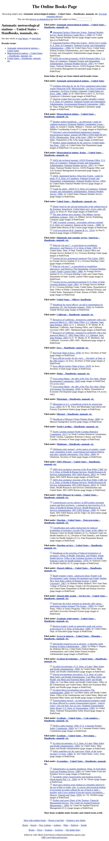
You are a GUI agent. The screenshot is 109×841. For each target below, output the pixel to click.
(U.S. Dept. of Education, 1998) (76, 627)
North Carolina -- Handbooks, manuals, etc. (78, 426)
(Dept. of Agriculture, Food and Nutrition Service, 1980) (78, 770)
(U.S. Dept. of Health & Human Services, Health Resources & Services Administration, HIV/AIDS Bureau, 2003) (78, 482)
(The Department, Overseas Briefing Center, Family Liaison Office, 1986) (78, 269)
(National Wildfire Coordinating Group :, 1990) (77, 124)
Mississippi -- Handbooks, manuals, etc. (75, 399)
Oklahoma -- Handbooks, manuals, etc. (75, 444)
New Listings (45, 825)
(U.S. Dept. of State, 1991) (74, 246)
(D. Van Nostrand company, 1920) (76, 305)
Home (25, 825)
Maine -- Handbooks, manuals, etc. (73, 373)
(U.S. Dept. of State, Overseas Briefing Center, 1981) (77, 283)
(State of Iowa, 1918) (72, 366)
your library (23, 38)
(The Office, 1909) (77, 452)
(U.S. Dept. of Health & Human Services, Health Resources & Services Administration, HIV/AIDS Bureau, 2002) (78, 472)
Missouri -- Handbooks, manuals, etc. (74, 414)
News (39, 830)
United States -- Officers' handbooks (74, 299)
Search (33, 825)
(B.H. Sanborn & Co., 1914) (74, 230)
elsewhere (36, 38)
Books (31, 830)
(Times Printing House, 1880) (76, 419)
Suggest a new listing (75, 820)
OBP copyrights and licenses (54, 837)
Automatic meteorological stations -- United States (80, 81)
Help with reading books (35, 820)
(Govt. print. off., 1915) (78, 209)
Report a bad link (56, 820)
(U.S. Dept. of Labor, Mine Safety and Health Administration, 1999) (77, 667)
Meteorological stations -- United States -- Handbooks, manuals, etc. (24, 54)
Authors (57, 825)
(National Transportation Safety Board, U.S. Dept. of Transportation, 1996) (78, 704)
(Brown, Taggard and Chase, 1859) (77, 790)
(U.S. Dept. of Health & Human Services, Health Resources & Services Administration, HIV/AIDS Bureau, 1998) (78, 506)
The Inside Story (72, 830)
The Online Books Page (54, 6)
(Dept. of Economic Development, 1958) (77, 387)
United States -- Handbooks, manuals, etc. (77, 201)
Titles (65, 825)
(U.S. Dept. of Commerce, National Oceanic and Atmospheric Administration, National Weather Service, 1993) (77, 178)
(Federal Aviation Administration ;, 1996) (76, 645)
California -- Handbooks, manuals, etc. (75, 314)
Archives (59, 830)
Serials (84, 825)
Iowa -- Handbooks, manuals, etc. (73, 348)
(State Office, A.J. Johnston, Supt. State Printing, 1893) (78, 322)
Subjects (74, 825)
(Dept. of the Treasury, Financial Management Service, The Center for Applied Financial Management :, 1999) (74, 803)
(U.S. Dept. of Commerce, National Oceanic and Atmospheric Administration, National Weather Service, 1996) (78, 191)
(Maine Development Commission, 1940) (78, 379)
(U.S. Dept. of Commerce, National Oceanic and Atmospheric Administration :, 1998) (78, 45)
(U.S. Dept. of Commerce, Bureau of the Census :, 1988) (76, 223)
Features (48, 830)
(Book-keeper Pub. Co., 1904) (76, 778)
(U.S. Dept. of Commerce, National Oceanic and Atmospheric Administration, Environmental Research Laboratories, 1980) (77, 101)
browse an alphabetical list (41, 19)
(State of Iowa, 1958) (67, 353)
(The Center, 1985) (78, 258)
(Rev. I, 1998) (77, 33)
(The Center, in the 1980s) (76, 529)
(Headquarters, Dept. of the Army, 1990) (78, 135)
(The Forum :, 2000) (76, 604)
